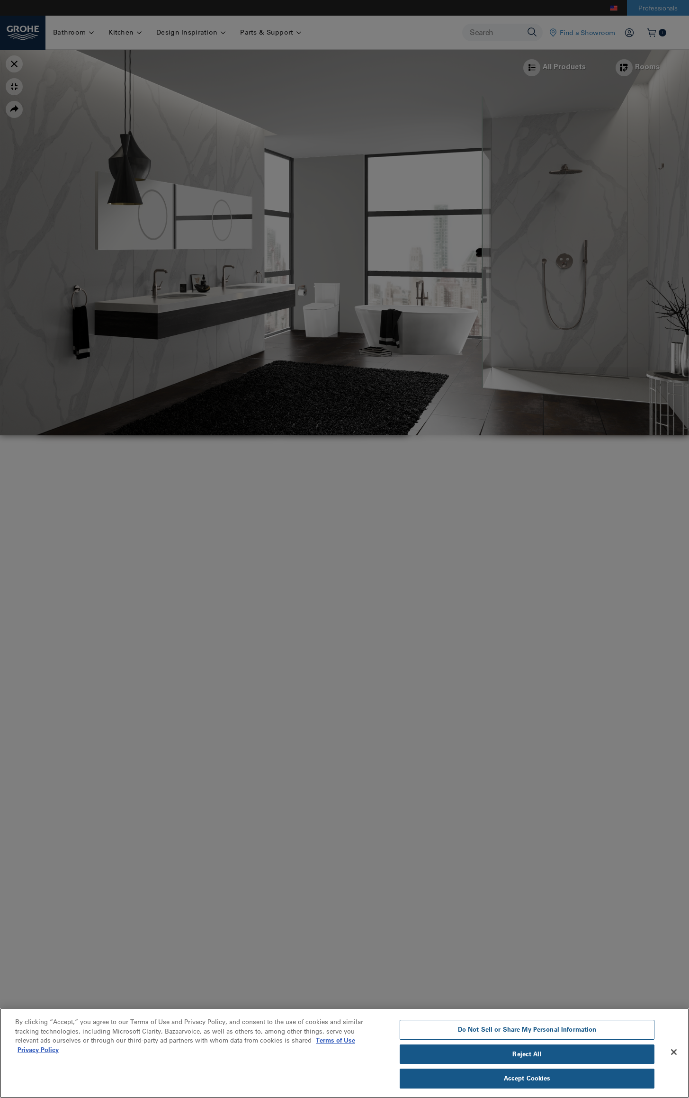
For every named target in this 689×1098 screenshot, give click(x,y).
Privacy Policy (38, 1049)
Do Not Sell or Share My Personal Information (527, 1029)
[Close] (673, 1052)
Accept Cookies (527, 1078)
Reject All (526, 1054)
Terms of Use (335, 1040)
